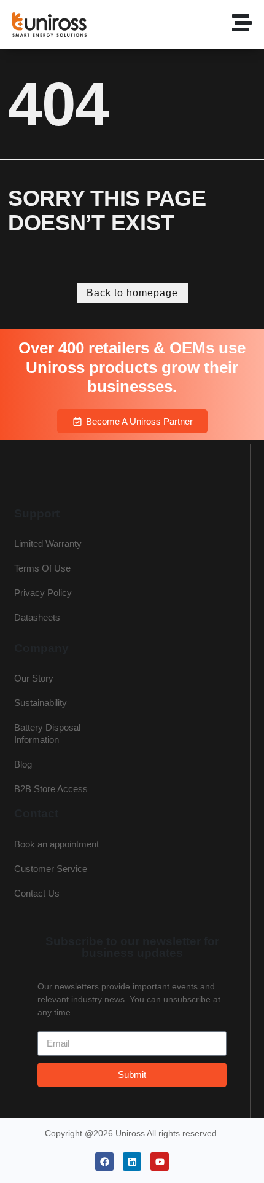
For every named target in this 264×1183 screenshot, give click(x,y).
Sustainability (40, 703)
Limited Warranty (48, 543)
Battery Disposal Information (47, 733)
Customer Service (50, 868)
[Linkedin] (132, 1161)
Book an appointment (56, 844)
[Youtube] (159, 1161)
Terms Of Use (42, 568)
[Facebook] (104, 1161)
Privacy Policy (43, 593)
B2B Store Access (51, 789)
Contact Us (37, 893)
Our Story (33, 678)
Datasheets (37, 617)
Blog (23, 764)
